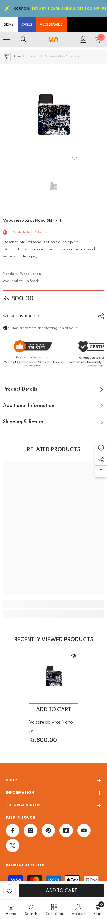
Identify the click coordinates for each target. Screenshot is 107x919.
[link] (53, 604)
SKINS (9, 24)
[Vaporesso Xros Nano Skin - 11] (53, 675)
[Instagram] (30, 830)
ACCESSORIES (51, 24)
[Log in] (83, 39)
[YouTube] (84, 830)
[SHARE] (99, 315)
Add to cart (61, 891)
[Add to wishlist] (9, 890)
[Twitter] (12, 845)
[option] (53, 114)
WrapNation (30, 274)
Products (32, 56)
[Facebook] (12, 830)
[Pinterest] (48, 830)
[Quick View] (73, 655)
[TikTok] (66, 830)
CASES (26, 24)
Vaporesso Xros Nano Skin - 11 (51, 726)
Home (17, 56)
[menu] (6, 39)
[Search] (23, 39)
